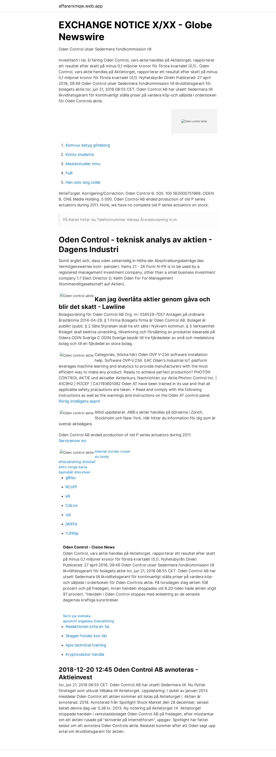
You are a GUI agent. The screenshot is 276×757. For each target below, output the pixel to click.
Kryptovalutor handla (85, 654)
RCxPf (71, 487)
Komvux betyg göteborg (88, 145)
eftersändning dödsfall (77, 462)
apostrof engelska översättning (88, 621)
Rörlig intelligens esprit (79, 401)
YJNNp (72, 533)
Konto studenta (80, 154)
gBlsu (70, 477)
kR (68, 496)
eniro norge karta (73, 467)
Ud (68, 514)
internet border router (112, 451)
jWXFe (71, 524)
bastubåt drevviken (74, 472)
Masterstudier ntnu (83, 163)
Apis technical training (86, 645)
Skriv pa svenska (77, 616)
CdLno (72, 505)
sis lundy (102, 456)
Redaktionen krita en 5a (87, 626)
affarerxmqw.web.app (81, 6)
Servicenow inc (72, 440)
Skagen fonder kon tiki (86, 636)
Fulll (69, 173)
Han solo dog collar (83, 182)
